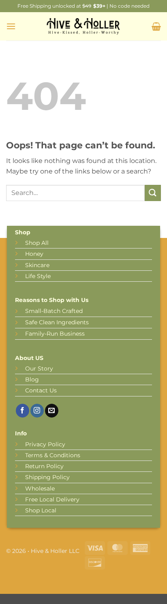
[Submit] (153, 193)
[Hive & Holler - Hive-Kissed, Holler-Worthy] (83, 26)
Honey (34, 253)
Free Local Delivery (52, 499)
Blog (32, 379)
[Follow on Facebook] (22, 411)
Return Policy (44, 466)
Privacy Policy (45, 444)
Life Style (38, 276)
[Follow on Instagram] (37, 411)
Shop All (37, 242)
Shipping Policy (47, 477)
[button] (11, 26)
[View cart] (156, 26)
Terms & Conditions (52, 455)
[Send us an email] (51, 411)
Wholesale (40, 488)
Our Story (39, 368)
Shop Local (40, 510)
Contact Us (41, 390)
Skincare (37, 265)
